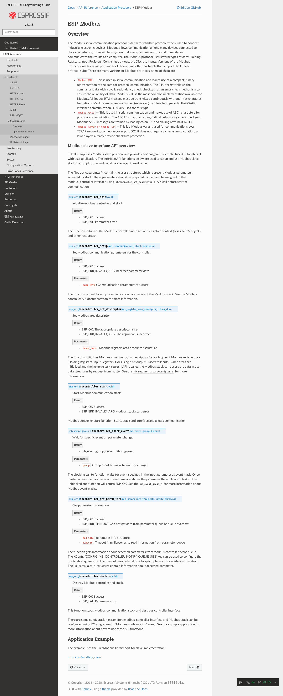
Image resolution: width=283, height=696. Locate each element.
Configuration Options (20, 165)
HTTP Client (17, 93)
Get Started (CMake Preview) (21, 48)
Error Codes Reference (20, 171)
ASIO (13, 110)
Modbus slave (17, 121)
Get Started (11, 42)
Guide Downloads (15, 222)
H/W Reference (13, 176)
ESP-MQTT (16, 115)
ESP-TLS (14, 88)
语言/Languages (13, 216)
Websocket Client (19, 137)
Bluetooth (12, 60)
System (11, 159)
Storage (11, 153)
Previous (79, 667)
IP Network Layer (19, 142)
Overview (17, 126)
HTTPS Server (18, 104)
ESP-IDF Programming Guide (30, 5)
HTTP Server (17, 99)
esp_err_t (74, 197)
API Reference (12, 54)
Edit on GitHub (190, 7)
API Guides (10, 182)
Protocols (12, 77)
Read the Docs (137, 689)
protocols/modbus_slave (84, 657)
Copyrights (10, 205)
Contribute (10, 188)
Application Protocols (116, 7)
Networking (14, 65)
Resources (10, 199)
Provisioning (14, 148)
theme (106, 689)
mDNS (13, 82)
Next (193, 667)
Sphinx (86, 689)
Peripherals (13, 71)
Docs (71, 7)
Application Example (23, 132)
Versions (9, 193)
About (8, 210)
